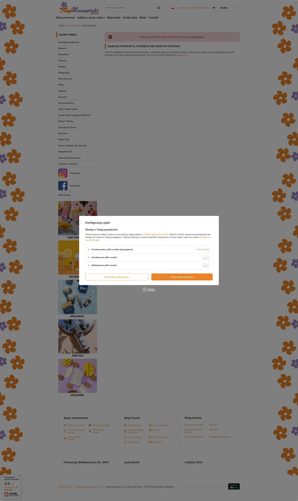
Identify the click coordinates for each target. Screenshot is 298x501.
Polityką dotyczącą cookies (156, 234)
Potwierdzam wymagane (116, 277)
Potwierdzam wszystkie (182, 277)
